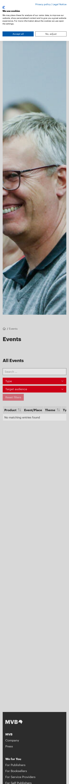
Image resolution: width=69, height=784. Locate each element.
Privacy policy (43, 4)
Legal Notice (59, 4)
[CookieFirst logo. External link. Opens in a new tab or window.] (4, 7)
